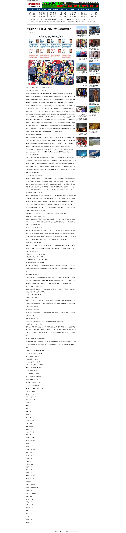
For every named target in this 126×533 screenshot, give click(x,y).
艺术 (65, 14)
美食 (71, 16)
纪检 (82, 13)
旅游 (92, 14)
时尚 (85, 14)
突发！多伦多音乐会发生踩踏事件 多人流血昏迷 (94, 34)
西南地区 (78, 22)
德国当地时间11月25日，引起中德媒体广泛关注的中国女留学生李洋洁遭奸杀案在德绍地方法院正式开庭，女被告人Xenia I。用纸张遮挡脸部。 (81, 116)
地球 (34, 13)
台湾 (92, 9)
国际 (82, 9)
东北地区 (63, 22)
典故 (92, 16)
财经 (40, 13)
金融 (40, 14)
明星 (44, 16)
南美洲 (55, 9)
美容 (85, 16)
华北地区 (33, 19)
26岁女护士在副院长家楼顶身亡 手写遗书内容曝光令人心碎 (94, 60)
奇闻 (34, 16)
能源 (96, 14)
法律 (82, 14)
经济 (40, 16)
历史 (51, 16)
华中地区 (54, 19)
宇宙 (30, 14)
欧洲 (49, 9)
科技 (51, 14)
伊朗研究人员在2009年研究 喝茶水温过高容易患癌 (81, 134)
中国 (77, 9)
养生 (54, 16)
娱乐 (65, 16)
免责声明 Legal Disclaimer (72, 531)
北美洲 (62, 9)
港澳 (72, 9)
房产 (85, 13)
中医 (54, 14)
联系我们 (50, 531)
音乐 (44, 14)
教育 (61, 14)
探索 (34, 14)
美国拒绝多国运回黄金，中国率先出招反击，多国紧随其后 (93, 131)
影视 (44, 13)
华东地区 (83, 19)
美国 (38, 9)
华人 (30, 16)
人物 (75, 16)
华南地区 (69, 19)
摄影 (82, 16)
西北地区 (44, 22)
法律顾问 (62, 531)
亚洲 (67, 9)
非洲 (87, 9)
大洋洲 (44, 9)
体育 (61, 13)
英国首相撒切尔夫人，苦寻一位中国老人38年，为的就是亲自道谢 (94, 48)
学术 (61, 16)
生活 (75, 14)
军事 (51, 13)
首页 (33, 9)
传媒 (96, 13)
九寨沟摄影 (91, 145)
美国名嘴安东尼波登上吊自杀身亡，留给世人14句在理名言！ (94, 85)
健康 (71, 14)
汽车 (92, 13)
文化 (65, 13)
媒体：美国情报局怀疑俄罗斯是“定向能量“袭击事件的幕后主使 (94, 114)
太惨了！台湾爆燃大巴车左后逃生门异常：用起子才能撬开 (81, 73)
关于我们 (56, 531)
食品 (71, 13)
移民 (30, 13)
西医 (54, 13)
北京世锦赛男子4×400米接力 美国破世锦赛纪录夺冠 (81, 146)
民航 (96, 16)
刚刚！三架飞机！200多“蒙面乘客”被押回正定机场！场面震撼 (81, 35)
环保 (75, 13)
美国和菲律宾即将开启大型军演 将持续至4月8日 (94, 158)
